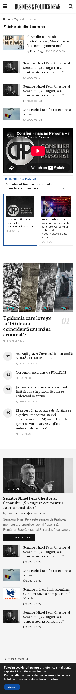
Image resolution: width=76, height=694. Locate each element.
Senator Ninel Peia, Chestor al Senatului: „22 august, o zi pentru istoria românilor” (46, 617)
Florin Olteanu (16, 513)
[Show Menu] (5, 6)
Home (7, 19)
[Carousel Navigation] (66, 188)
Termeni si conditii (15, 658)
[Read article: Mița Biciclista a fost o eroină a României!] (11, 114)
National (13, 488)
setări (54, 679)
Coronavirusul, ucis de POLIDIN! (41, 372)
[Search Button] (71, 6)
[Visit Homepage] (37, 6)
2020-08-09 (56, 51)
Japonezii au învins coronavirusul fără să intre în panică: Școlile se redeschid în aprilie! (41, 391)
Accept (12, 687)
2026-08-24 (38, 513)
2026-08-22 (33, 580)
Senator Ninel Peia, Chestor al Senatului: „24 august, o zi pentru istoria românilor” (46, 67)
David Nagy (37, 51)
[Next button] (69, 188)
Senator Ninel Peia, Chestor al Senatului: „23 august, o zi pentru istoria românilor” (46, 91)
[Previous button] (63, 188)
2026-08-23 (33, 561)
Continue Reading (21, 536)
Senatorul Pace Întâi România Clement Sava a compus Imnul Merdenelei (47, 594)
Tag (16, 19)
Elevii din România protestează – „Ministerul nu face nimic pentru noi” (49, 41)
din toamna (29, 19)
